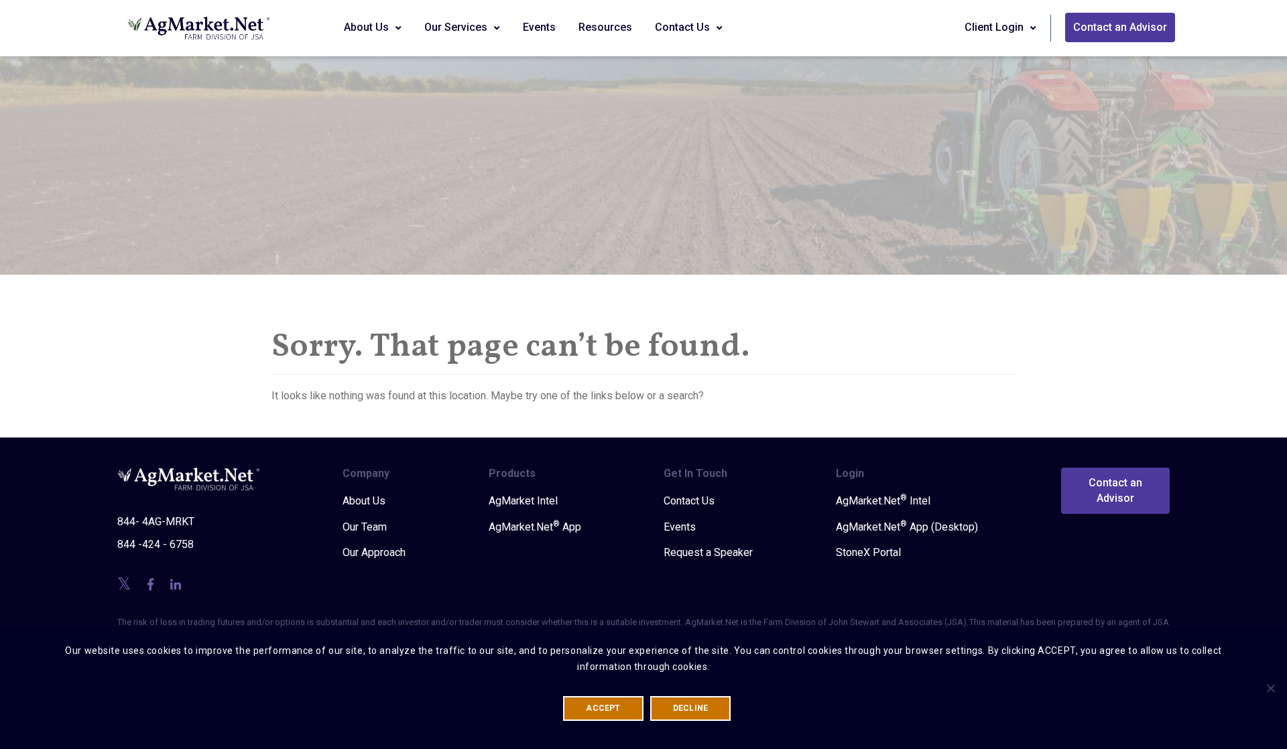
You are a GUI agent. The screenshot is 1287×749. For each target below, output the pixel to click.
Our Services (457, 27)
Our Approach (374, 552)
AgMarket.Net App (535, 526)
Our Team (365, 527)
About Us (367, 27)
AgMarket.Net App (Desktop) (907, 526)
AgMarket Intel (523, 500)
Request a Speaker (708, 552)
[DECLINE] (1270, 688)
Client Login (995, 27)
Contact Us (684, 27)
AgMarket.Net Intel (883, 500)
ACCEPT (603, 708)
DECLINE (691, 708)
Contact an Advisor (1120, 27)
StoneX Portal (868, 552)
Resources (605, 27)
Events (539, 27)
